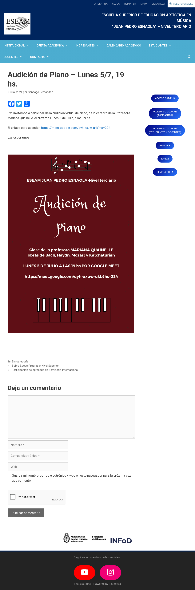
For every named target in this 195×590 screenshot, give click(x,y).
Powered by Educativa (107, 584)
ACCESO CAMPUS (165, 98)
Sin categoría (20, 361)
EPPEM (165, 158)
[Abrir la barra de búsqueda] (189, 57)
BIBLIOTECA (158, 3)
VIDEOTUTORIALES (182, 3)
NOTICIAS (165, 145)
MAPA (144, 3)
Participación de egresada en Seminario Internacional (45, 370)
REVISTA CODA (165, 172)
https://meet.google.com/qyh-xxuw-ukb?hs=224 (75, 128)
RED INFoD (130, 3)
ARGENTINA (101, 3)
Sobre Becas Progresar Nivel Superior (35, 365)
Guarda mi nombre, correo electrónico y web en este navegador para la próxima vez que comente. (71, 478)
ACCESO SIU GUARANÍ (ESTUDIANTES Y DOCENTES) (165, 130)
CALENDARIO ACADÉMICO (123, 45)
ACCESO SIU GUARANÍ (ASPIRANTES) (165, 113)
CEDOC (116, 3)
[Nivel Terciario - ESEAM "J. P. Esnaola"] (17, 23)
